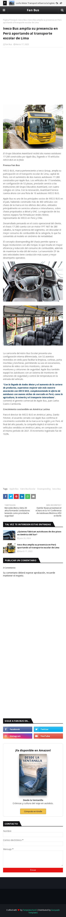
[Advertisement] (33, 71)
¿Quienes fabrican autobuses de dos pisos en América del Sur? (39, 533)
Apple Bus (14, 489)
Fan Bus (33, 10)
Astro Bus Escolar (27, 489)
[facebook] (17, 729)
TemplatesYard (29, 910)
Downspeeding (43, 489)
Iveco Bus (22, 20)
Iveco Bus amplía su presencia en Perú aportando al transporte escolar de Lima (38, 546)
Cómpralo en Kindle (33, 811)
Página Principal (10, 20)
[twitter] (48, 729)
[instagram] (17, 736)
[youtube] (48, 736)
